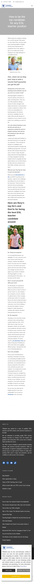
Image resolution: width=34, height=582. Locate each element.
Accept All (16, 576)
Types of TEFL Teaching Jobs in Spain (12, 482)
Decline (9, 570)
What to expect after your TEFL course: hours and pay (16, 485)
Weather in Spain (6, 488)
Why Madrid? (5, 475)
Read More (23, 566)
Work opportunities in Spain (9, 479)
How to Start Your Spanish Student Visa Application (15, 501)
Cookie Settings (23, 570)
